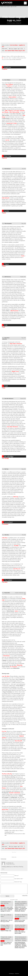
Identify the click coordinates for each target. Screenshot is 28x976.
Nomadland (7, 522)
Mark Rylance (6, 655)
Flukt (5, 386)
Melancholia (19, 665)
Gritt (4, 325)
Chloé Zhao (6, 534)
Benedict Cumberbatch (14, 792)
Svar (3, 868)
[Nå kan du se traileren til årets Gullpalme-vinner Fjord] (7, 939)
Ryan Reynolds (18, 740)
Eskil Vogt (6, 469)
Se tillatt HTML (24, 895)
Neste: (13, 50)
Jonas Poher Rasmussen (8, 398)
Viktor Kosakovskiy (8, 223)
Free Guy (4, 731)
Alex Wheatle (5, 112)
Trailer (2, 905)
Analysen (3, 929)
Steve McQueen (7, 79)
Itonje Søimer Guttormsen (6, 338)
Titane (5, 264)
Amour (16, 611)
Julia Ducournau (7, 276)
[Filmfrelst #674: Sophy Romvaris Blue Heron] (21, 916)
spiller (6, 110)
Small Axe (6, 67)
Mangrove (10, 110)
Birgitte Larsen (15, 371)
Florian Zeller (7, 592)
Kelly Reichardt (7, 168)
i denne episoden (12, 97)
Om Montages (11, 973)
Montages (3, 2)
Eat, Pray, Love (16, 568)
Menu (25, 3)
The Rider (16, 545)
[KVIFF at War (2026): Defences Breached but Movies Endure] (21, 927)
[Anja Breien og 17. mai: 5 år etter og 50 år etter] (7, 916)
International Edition (19, 929)
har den (7, 140)
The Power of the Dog (7, 774)
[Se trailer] (14, 73)
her (2, 58)
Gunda (5, 211)
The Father (7, 580)
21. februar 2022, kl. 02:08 (10, 864)
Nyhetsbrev (17, 973)
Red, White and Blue (14, 112)
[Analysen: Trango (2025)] (7, 927)
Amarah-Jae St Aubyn (11, 123)
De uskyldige (7, 456)
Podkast (16, 918)
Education (22, 110)
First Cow (6, 156)
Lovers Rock (16, 110)
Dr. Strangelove (13, 666)
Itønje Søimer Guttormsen (16, 343)
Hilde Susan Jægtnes (11, 23)
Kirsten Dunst (5, 809)
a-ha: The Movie (5, 676)
